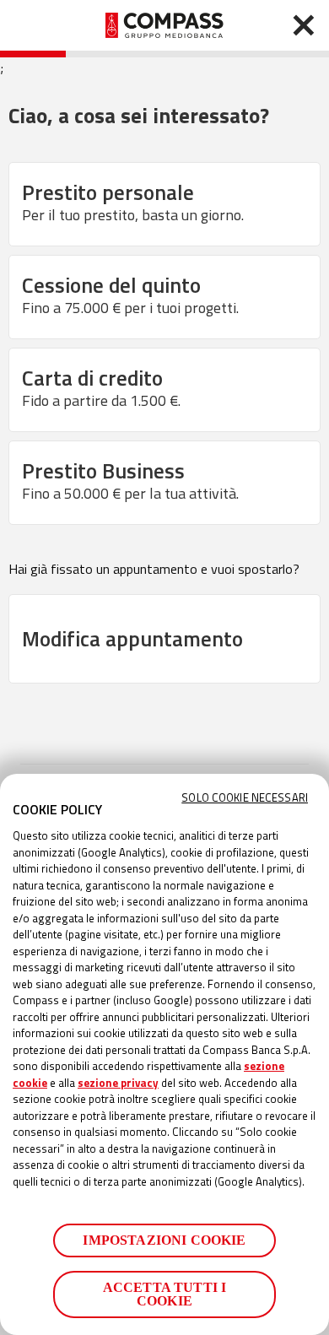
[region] (164, 1054)
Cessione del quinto (130, 294)
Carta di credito (101, 387)
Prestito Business (130, 480)
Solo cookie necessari (244, 798)
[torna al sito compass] (303, 25)
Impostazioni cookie (164, 1240)
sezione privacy (118, 1082)
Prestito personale (133, 201)
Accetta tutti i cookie (164, 1294)
